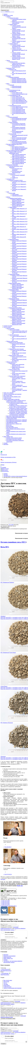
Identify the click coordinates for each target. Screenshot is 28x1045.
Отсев (7, 88)
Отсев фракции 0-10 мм (15, 105)
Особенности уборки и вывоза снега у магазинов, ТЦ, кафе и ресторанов (18, 411)
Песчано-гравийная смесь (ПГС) (14, 144)
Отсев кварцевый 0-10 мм (18, 110)
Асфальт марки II (13, 43)
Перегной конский (16, 86)
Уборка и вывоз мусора (12, 341)
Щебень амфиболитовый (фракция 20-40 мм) (18, 203)
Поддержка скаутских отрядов (13, 439)
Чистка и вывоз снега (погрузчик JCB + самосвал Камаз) (18, 382)
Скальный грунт (10, 179)
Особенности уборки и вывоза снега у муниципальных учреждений (18, 414)
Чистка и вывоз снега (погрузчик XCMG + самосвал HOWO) (19, 386)
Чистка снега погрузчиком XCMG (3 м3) (18, 374)
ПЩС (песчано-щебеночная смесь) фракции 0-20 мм (19, 157)
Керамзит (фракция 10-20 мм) (19, 81)
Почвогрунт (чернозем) (12, 164)
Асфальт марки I (13, 24)
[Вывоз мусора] (5, 468)
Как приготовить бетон (12, 427)
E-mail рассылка (7, 398)
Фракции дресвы (13, 61)
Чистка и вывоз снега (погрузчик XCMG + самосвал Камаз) (19, 390)
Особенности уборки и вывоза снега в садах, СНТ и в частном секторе (18, 406)
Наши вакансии (7, 957)
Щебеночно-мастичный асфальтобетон (18, 22)
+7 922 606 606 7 (7, 847)
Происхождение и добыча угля (13, 423)
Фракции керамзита (14, 77)
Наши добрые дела (8, 436)
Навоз (7, 83)
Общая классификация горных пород (15, 417)
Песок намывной (13, 122)
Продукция (6, 981)
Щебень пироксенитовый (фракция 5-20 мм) (18, 309)
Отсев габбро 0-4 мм (17, 92)
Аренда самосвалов (14, 334)
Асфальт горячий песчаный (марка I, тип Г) (19, 42)
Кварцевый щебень (14, 289)
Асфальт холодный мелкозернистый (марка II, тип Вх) (19, 50)
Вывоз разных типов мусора (16, 355)
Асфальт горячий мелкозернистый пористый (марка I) (18, 38)
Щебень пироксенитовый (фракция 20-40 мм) (18, 312)
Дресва (8, 60)
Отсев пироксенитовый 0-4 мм (19, 94)
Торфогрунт (15, 177)
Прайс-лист (20, 885)
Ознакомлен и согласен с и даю (13, 928)
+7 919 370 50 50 (7, 874)
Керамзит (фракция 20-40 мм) (19, 82)
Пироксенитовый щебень (15, 307)
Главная (5, 14)
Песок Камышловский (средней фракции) (17, 132)
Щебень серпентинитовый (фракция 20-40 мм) (18, 321)
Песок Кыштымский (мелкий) (19, 142)
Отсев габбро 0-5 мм (17, 96)
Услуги (5, 982)
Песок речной (12, 133)
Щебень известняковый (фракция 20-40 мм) (18, 285)
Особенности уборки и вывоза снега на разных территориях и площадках (16, 401)
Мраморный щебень (14, 298)
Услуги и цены (7, 327)
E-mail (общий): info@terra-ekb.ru (9, 905)
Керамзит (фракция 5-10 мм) (19, 79)
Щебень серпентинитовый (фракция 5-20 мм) (18, 318)
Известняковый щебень (15, 283)
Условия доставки (7, 325)
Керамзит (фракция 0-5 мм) (18, 78)
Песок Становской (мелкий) (19, 139)
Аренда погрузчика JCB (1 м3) (19, 331)
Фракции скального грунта (16, 180)
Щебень (8, 197)
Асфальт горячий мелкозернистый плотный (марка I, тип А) (18, 31)
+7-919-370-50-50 (5, 969)
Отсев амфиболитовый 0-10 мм (19, 106)
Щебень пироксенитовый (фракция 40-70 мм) (18, 315)
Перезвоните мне (5, 10)
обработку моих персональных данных (13, 1003)
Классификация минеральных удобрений (16, 421)
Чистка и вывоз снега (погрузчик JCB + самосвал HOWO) (18, 378)
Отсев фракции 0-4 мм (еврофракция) (14, 90)
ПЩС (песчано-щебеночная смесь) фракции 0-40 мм (19, 160)
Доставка (3, 879)
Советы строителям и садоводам (11, 399)
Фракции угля (12, 69)
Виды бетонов (9, 426)
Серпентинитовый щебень (15, 316)
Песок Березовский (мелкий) (19, 141)
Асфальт (8, 16)
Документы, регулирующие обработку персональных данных (12, 961)
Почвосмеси (12, 173)
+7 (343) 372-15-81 (5, 902)
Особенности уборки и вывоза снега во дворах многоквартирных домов (18, 409)
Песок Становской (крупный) (19, 137)
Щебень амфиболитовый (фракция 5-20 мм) (18, 200)
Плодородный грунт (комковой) (17, 169)
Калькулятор (6, 985)
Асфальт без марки (13, 18)
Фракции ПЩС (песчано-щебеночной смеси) (15, 152)
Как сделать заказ (7, 395)
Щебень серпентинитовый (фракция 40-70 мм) (18, 324)
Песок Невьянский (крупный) (19, 118)
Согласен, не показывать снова (8, 1018)
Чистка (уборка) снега (14, 369)
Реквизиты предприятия (9, 955)
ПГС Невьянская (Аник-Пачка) (19, 148)
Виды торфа (12, 193)
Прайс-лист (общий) (8, 392)
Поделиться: (4, 480)
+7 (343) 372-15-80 (5, 900)
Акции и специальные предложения (12, 394)
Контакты (5, 444)
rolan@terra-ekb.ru (5, 974)
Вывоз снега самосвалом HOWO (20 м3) (18, 367)
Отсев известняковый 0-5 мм (19, 100)
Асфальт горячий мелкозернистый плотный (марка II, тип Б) (18, 58)
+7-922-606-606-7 (5, 973)
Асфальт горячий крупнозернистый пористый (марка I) (19, 27)
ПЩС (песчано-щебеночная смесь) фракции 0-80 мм (19, 163)
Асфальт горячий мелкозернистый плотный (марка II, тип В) (18, 54)
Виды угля (8, 425)
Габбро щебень (13, 207)
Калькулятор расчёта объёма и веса (12, 396)
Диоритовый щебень (14, 274)
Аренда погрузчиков (14, 329)
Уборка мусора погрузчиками (16, 349)
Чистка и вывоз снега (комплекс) (17, 376)
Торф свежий (15, 194)
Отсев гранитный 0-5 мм (18, 97)
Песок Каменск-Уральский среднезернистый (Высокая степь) (18, 125)
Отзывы (5, 443)
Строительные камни (11, 418)
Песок (7, 115)
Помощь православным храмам (14, 437)
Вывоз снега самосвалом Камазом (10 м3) (18, 365)
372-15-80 (11, 524)
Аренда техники (10, 328)
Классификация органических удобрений (16, 419)
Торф (7, 191)
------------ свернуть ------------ (7, 11)
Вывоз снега (12, 363)
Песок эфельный (13, 140)
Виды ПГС (12, 145)
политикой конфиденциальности (9, 927)
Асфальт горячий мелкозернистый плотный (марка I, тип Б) (18, 35)
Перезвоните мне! (5, 527)
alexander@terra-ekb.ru (6, 970)
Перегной (11, 85)
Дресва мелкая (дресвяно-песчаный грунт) (18, 66)
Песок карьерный (13, 117)
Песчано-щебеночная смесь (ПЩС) (15, 150)
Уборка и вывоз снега (11, 361)
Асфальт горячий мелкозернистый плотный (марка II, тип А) (18, 46)
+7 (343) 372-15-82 (5, 903)
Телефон (3, 925)
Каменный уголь (10, 68)
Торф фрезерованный (17, 195)
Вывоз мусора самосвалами (16, 342)
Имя (2, 924)
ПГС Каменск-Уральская (18, 146)
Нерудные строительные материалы (15, 416)
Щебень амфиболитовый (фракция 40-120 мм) (18, 205)
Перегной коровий (16, 87)
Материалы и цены (8, 15)
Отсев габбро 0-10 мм (17, 108)
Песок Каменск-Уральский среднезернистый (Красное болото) (18, 129)
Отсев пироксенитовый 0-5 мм (19, 101)
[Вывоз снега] (4, 470)
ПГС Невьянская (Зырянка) (18, 149)
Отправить (3, 939)
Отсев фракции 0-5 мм (14, 95)
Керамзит (8, 75)
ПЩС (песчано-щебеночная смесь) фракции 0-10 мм (19, 155)
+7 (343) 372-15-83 (5, 904)
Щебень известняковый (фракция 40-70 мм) (18, 288)
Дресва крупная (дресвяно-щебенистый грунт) (18, 63)
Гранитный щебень (14, 239)
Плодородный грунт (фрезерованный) (17, 172)
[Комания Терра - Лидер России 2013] (5, 471)
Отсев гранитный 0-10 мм (18, 109)
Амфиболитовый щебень (15, 198)
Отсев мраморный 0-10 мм (18, 112)
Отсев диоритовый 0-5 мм (18, 99)
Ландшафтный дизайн (11, 422)
